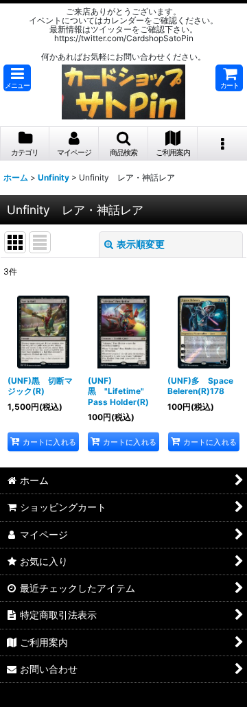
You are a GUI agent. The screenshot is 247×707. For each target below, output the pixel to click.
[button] (17, 78)
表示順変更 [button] (141, 244)
